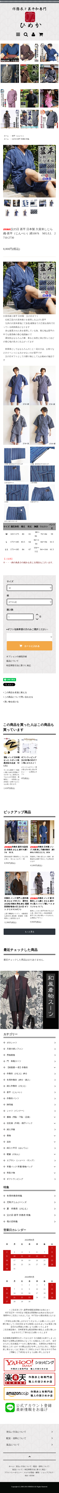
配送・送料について (41, 1466)
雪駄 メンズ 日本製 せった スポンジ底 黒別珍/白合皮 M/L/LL (12, 761)
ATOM (31, 1476)
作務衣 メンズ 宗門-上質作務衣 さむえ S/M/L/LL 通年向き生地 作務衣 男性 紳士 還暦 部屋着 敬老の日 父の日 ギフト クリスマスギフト (16, 904)
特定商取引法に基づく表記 (18, 665)
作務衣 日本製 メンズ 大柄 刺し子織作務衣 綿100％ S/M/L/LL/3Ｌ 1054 (42, 850)
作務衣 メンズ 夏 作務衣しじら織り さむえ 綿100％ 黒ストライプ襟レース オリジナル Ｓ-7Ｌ (42, 902)
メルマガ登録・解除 (31, 1472)
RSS (26, 1476)
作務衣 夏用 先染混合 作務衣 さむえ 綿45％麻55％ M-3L (16, 850)
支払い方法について (23, 1466)
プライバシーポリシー (13, 1472)
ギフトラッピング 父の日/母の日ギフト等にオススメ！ (29, 760)
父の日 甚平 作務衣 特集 (20, 139)
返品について (12, 661)
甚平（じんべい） (18, 136)
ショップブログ (47, 1472)
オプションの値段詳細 (16, 656)
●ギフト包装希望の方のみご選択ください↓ (27, 629)
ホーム (6, 136)
